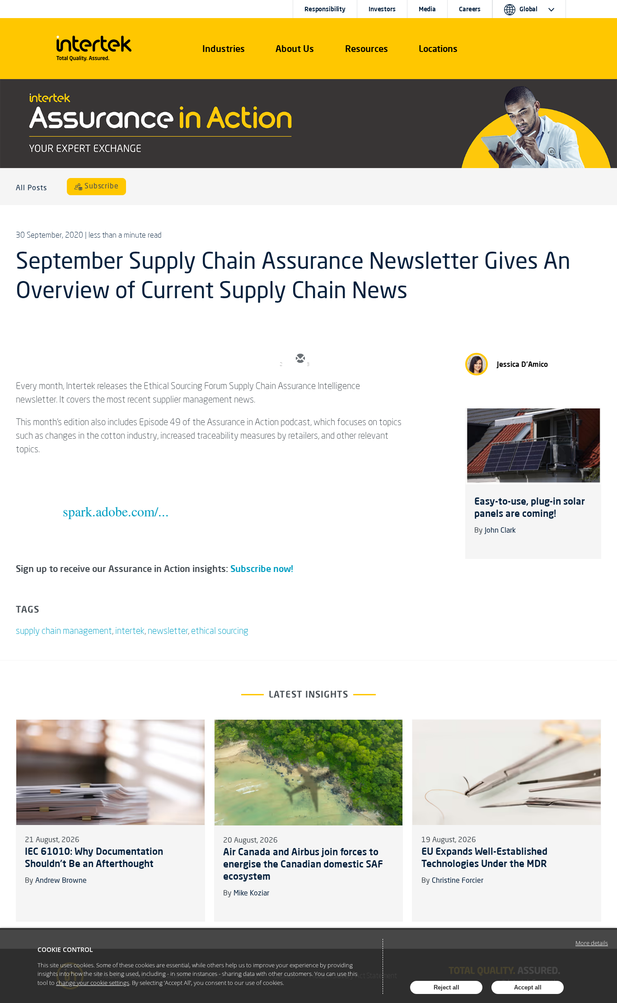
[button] (223, 49)
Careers (470, 9)
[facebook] (380, 359)
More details (591, 943)
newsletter (168, 630)
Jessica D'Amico (522, 364)
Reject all (446, 987)
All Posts (31, 188)
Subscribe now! (261, 568)
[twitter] (326, 359)
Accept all (528, 987)
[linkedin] (353, 359)
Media (427, 9)
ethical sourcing (219, 630)
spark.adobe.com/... (116, 511)
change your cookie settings (92, 983)
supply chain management (64, 630)
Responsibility (325, 9)
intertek (130, 630)
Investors (382, 9)
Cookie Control (65, 949)
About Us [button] (295, 48)
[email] (299, 359)
